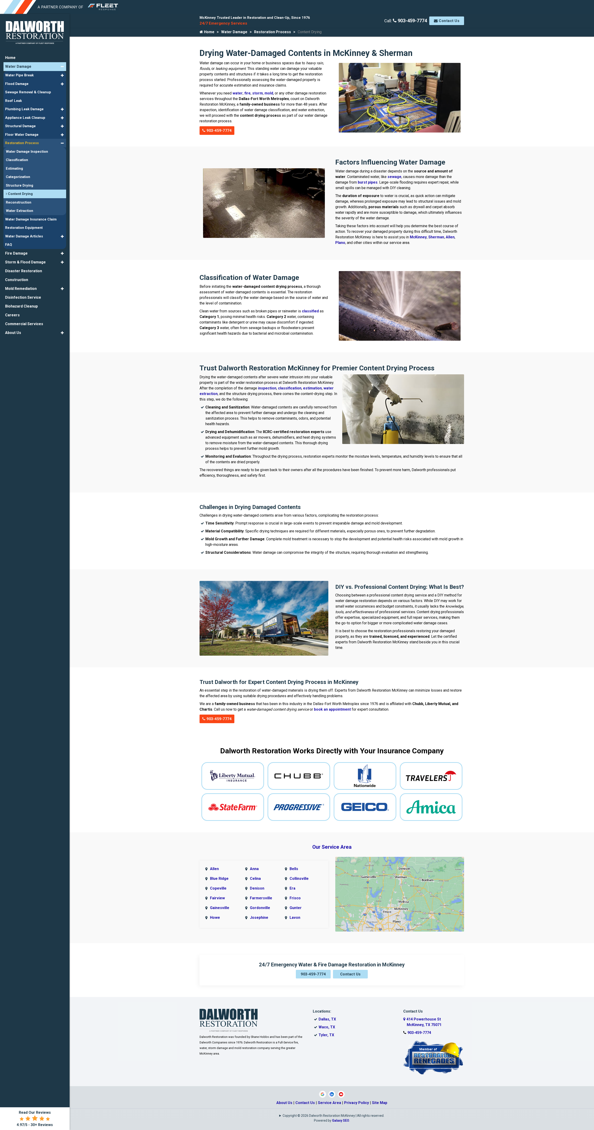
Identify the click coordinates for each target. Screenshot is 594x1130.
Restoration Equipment (24, 228)
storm (257, 93)
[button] (62, 66)
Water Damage (234, 32)
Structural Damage (20, 126)
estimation (312, 388)
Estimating (14, 168)
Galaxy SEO (340, 1120)
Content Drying (20, 194)
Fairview (217, 898)
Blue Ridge (219, 878)
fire (247, 93)
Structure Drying (19, 185)
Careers (12, 315)
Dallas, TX (327, 1019)
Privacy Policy (356, 1103)
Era (292, 888)
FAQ (8, 245)
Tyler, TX (326, 1035)
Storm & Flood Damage (25, 262)
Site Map (379, 1103)
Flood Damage (17, 84)
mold (269, 93)
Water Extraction (19, 211)
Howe (215, 917)
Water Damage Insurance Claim (31, 219)
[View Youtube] (341, 1094)
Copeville (218, 888)
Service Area (329, 1103)
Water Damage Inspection (27, 151)
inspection (267, 388)
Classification (17, 160)
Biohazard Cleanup (21, 306)
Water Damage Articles (24, 236)
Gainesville (219, 908)
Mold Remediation (21, 288)
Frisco (295, 898)
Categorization (18, 177)
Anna (254, 869)
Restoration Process (272, 32)
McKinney (418, 237)
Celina (255, 878)
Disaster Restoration (23, 271)
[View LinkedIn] (331, 1094)
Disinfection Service (23, 297)
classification (289, 388)
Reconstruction (18, 202)
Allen (450, 237)
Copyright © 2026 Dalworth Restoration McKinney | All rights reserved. (333, 1115)
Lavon (295, 917)
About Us (284, 1103)
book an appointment (332, 709)
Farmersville (261, 898)
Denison (257, 888)
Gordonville (260, 908)
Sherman (436, 237)
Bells (294, 869)
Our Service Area (332, 847)
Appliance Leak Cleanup (25, 118)
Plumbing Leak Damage (24, 109)
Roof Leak (13, 101)
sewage (394, 177)
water (237, 93)
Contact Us (449, 21)
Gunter (296, 908)
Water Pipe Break (19, 75)
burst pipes (368, 182)
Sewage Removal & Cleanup (28, 92)
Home (208, 32)
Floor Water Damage (22, 135)
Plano (340, 242)
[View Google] (322, 1094)
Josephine (259, 917)
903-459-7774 (412, 20)
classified (310, 311)
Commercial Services (24, 324)
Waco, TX (327, 1027)
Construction (16, 280)
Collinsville (299, 878)
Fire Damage (16, 253)
